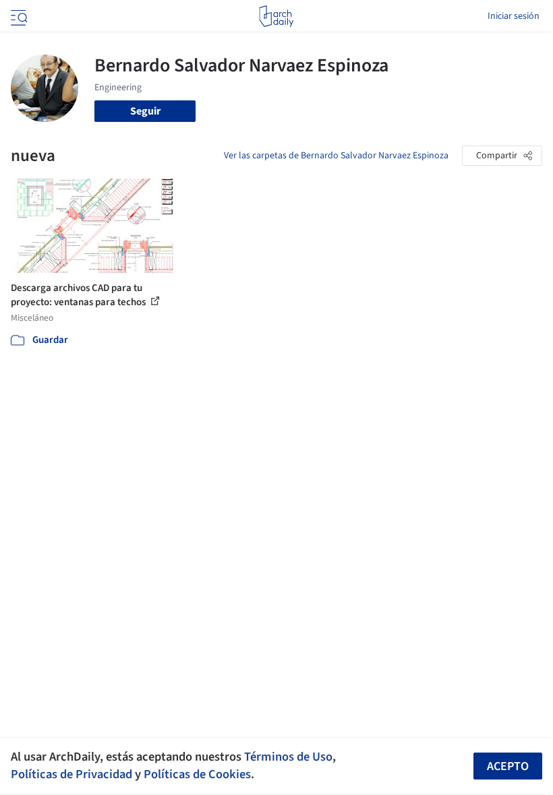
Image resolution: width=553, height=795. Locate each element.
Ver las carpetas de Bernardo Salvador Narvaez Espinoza (336, 155)
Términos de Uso (288, 756)
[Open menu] (17, 16)
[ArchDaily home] (276, 16)
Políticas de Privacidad (71, 774)
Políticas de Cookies (197, 774)
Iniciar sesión (514, 16)
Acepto (508, 766)
